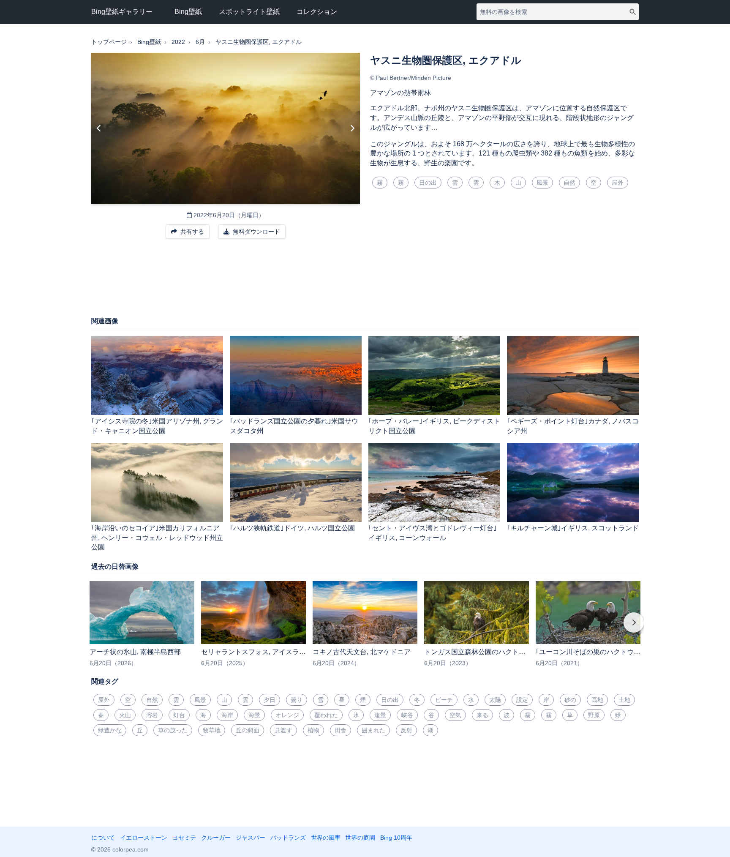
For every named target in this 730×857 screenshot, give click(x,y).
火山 (125, 715)
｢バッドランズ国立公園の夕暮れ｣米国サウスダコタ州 (294, 426)
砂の (570, 699)
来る (482, 715)
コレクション (317, 11)
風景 (542, 182)
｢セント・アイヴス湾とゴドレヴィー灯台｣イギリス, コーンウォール (432, 532)
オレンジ (287, 715)
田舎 (340, 730)
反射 (406, 730)
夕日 (269, 699)
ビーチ (444, 699)
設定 (522, 699)
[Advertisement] (365, 282)
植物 (313, 730)
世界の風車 (325, 837)
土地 (624, 699)
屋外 (618, 182)
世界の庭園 (360, 837)
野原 (594, 715)
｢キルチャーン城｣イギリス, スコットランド (573, 528)
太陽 (495, 699)
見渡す (283, 730)
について (103, 837)
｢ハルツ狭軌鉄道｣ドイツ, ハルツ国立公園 (292, 528)
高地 (597, 699)
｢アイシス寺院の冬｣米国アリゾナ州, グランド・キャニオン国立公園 (157, 426)
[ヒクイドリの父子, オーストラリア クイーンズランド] (99, 128)
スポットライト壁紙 (249, 11)
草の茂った (173, 730)
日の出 (428, 182)
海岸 (227, 715)
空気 (455, 715)
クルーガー (216, 837)
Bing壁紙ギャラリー (122, 11)
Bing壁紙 (188, 11)
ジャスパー (250, 837)
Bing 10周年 (396, 837)
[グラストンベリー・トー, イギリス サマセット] (352, 128)
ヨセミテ (184, 837)
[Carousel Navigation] (365, 628)
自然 (569, 182)
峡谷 (407, 715)
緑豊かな (110, 730)
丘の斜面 (247, 730)
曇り (296, 699)
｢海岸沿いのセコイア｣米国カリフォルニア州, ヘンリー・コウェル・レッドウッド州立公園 (157, 537)
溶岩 (152, 715)
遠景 (380, 715)
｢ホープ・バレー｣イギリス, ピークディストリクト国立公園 (434, 426)
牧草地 (212, 730)
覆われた (326, 715)
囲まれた (373, 730)
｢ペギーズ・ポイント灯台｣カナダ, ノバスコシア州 (573, 426)
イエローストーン (143, 837)
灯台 (179, 715)
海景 (254, 715)
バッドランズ (288, 837)
